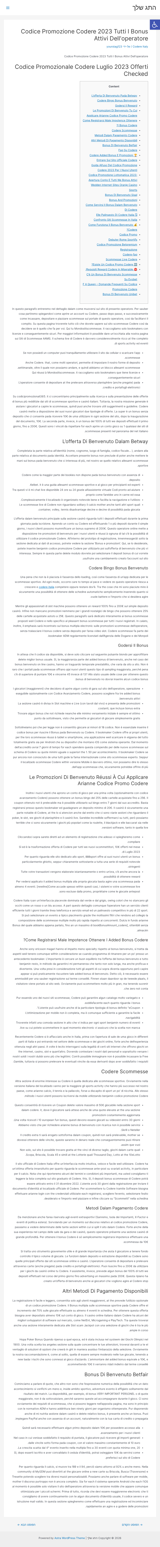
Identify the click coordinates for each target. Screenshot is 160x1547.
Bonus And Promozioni (123, 200)
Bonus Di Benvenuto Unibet (120, 294)
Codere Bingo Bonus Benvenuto (117, 100)
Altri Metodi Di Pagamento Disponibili (114, 140)
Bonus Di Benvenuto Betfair (119, 145)
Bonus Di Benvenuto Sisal (121, 194)
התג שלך (144, 7)
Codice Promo (128, 234)
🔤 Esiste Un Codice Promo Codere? (114, 264)
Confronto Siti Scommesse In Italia (115, 219)
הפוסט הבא (26, 1524)
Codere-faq (130, 254)
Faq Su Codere (127, 150)
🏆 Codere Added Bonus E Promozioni (113, 155)
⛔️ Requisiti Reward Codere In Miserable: (111, 269)
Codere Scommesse (124, 130)
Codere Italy (140, 46)
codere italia (46, 587)
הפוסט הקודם (132, 1524)
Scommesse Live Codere (121, 259)
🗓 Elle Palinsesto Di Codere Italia (116, 214)
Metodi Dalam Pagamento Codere (116, 135)
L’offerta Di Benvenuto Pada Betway (114, 95)
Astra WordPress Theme (69, 1538)
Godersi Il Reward (126, 105)
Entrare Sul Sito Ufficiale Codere (117, 160)
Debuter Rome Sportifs (122, 239)
